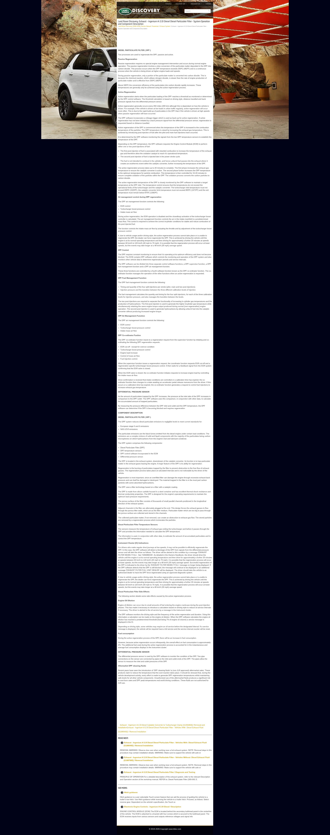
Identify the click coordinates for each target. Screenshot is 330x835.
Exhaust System (165, 26)
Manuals (168, 4)
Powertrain (155, 26)
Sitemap (208, 4)
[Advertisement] (165, 39)
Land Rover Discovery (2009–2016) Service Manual (134, 26)
